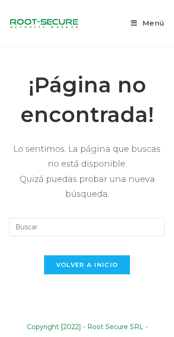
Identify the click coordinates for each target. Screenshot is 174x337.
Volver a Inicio (87, 264)
